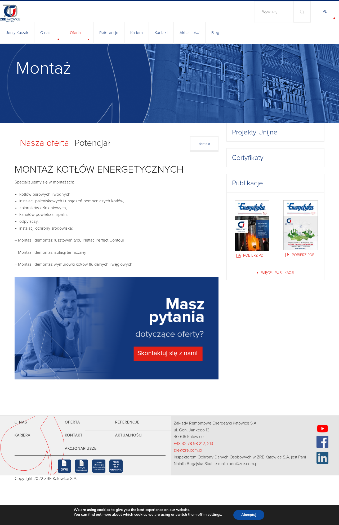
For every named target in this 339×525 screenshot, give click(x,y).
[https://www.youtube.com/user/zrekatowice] (322, 429)
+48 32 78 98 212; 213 (193, 443)
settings (214, 514)
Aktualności (189, 33)
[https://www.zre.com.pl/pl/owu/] (64, 466)
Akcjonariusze (81, 448)
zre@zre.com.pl (188, 450)
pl (325, 12)
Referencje (108, 33)
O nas (45, 33)
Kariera (136, 33)
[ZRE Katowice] (28, 11)
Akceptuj (248, 514)
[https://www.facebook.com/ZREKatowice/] (322, 442)
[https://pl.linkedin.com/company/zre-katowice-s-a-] (322, 458)
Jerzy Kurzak (17, 33)
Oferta (75, 33)
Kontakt (161, 33)
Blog (215, 33)
